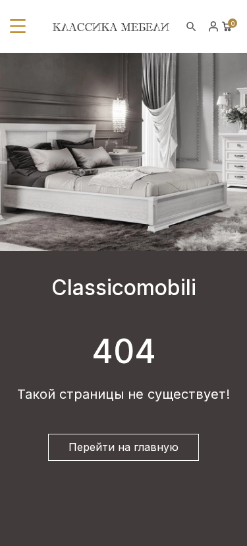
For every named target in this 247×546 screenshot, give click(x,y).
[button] (18, 26)
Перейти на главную (123, 447)
